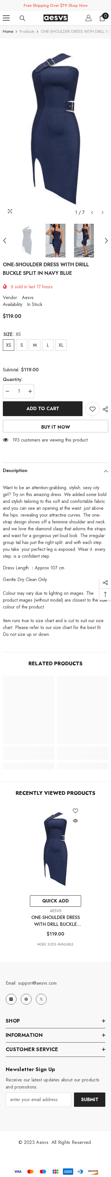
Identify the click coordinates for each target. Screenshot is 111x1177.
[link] (28, 756)
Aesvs (28, 297)
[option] (55, 128)
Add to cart (42, 408)
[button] (92, 212)
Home (8, 31)
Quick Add (55, 901)
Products (27, 31)
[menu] (6, 18)
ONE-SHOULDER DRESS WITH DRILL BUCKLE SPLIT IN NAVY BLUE (55, 921)
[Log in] (88, 18)
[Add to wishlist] (92, 409)
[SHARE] (104, 409)
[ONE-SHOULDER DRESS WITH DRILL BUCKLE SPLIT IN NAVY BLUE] (55, 848)
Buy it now (55, 427)
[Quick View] (75, 821)
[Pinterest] (26, 999)
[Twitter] (41, 999)
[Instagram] (11, 999)
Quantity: (12, 379)
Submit (89, 1099)
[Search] (22, 18)
